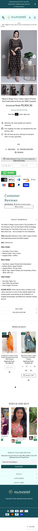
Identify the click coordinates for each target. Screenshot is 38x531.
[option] (19, 425)
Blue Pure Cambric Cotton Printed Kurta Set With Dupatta (28, 357)
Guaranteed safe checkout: (11, 176)
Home (19, 23)
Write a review (19, 207)
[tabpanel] (9, 354)
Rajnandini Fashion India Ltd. (16, 18)
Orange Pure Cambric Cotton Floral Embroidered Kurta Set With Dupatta (9, 357)
